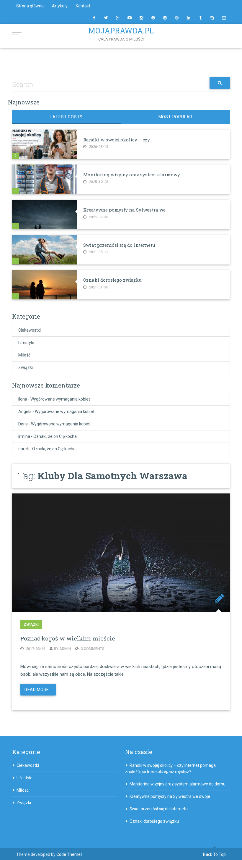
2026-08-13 (98, 146)
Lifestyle (26, 342)
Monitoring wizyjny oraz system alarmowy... (132, 175)
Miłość (24, 355)
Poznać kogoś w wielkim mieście (67, 638)
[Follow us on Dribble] (177, 18)
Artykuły (60, 6)
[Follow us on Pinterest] (153, 18)
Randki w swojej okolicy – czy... (117, 140)
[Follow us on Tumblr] (200, 18)
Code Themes (69, 854)
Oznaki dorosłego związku (112, 280)
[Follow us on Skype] (212, 18)
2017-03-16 (35, 648)
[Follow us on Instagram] (141, 18)
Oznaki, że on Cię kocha (55, 436)
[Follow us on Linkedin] (188, 18)
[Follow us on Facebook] (94, 18)
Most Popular (175, 116)
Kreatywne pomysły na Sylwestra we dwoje (170, 796)
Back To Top (214, 854)
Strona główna (30, 6)
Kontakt (83, 6)
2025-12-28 (98, 182)
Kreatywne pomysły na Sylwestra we (124, 210)
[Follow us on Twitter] (106, 18)
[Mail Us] (224, 18)
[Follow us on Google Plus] (118, 18)
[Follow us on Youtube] (129, 18)
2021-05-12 (98, 252)
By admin (62, 648)
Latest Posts (66, 116)
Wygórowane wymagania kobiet (60, 399)
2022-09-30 (98, 217)
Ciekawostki (29, 330)
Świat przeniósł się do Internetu (119, 245)
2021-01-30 (98, 287)
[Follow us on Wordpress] (165, 18)
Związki (25, 367)
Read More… (38, 689)
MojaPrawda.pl (121, 31)
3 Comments (92, 648)
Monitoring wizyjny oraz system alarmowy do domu (177, 784)
